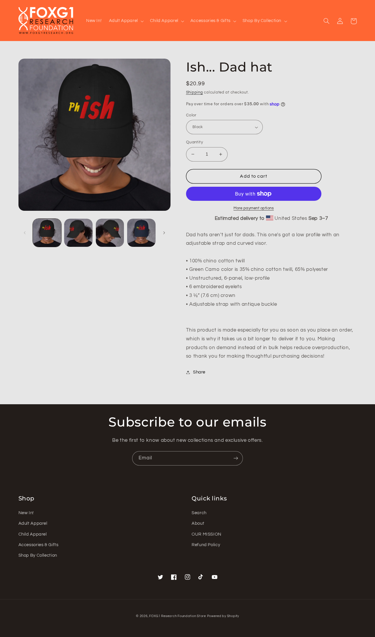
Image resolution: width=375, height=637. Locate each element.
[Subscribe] (236, 458)
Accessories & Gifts (38, 545)
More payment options (253, 208)
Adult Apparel (32, 523)
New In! (26, 513)
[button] (125, 21)
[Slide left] (24, 232)
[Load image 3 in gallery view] (110, 233)
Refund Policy (206, 545)
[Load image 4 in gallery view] (141, 233)
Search (199, 513)
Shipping (194, 92)
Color (191, 115)
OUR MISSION (206, 534)
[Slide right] (164, 232)
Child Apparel (32, 534)
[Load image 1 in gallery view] (47, 233)
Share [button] (199, 372)
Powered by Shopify (223, 616)
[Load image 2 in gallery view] (78, 233)
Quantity (194, 142)
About (198, 523)
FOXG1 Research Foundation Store (177, 616)
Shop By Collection (37, 555)
